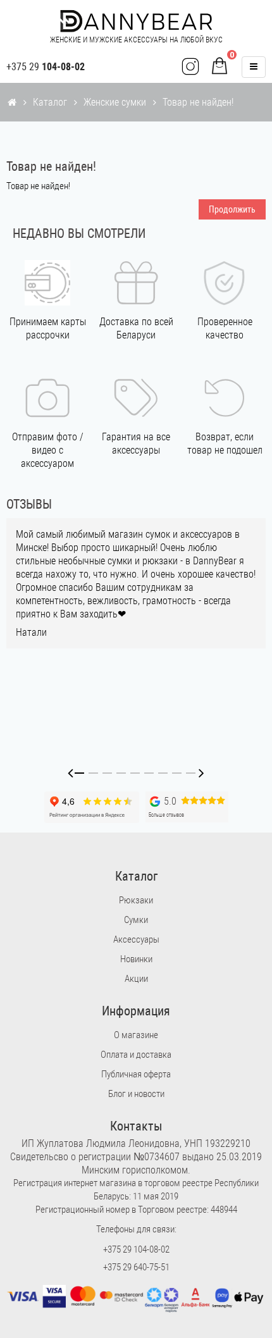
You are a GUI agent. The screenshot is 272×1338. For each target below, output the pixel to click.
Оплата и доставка (136, 1054)
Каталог (50, 102)
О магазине (136, 1035)
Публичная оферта (136, 1074)
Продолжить (232, 209)
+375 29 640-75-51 (136, 1267)
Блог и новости (136, 1094)
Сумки (136, 920)
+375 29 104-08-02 (136, 1249)
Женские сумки (114, 102)
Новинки (136, 959)
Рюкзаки (136, 900)
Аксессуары (136, 939)
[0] (219, 67)
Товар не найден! (198, 102)
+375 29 (45, 67)
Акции (136, 978)
